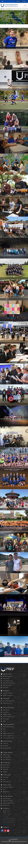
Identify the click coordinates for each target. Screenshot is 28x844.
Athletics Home (6, 754)
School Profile (6, 678)
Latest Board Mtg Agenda (8, 726)
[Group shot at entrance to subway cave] (14, 248)
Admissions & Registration (8, 700)
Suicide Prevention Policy (8, 733)
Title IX (4, 731)
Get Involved (5, 777)
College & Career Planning (8, 803)
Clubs (4, 779)
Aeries (19, 1)
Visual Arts (5, 771)
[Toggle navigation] (25, 5)
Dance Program (6, 764)
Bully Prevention (6, 805)
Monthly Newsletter (7, 748)
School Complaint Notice (8, 735)
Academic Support (7, 798)
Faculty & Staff (6, 710)
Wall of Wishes (6, 791)
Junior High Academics (8, 693)
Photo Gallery (6, 687)
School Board (6, 712)
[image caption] (14, 38)
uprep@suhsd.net (6, 824)
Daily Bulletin (5, 745)
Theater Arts (5, 769)
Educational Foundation (8, 787)
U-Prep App (5, 743)
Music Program (6, 767)
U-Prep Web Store (7, 781)
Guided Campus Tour (7, 703)
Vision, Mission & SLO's (8, 680)
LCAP (4, 729)
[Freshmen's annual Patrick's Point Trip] (14, 122)
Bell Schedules (6, 719)
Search (24, 1)
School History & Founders (8, 683)
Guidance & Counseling (8, 800)
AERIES (4, 721)
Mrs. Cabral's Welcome (8, 676)
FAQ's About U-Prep (7, 685)
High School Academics (8, 695)
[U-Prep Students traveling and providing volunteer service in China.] (14, 499)
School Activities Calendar (8, 716)
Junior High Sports (7, 757)
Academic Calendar (7, 714)
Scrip (4, 789)
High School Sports (7, 759)
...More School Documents (8, 738)
